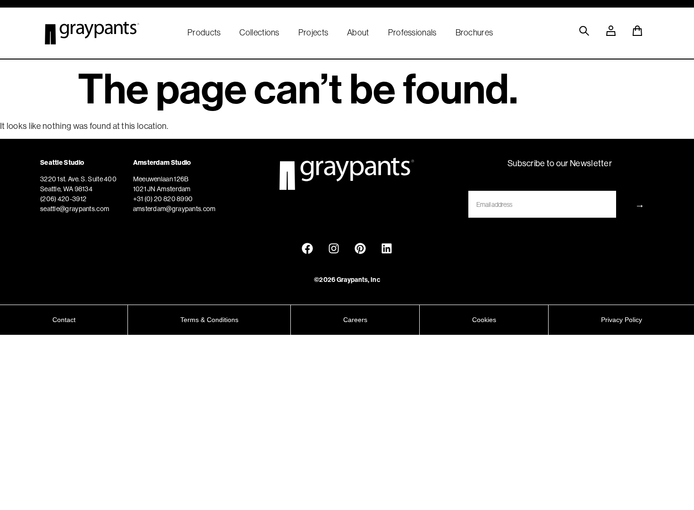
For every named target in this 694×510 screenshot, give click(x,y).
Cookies (484, 319)
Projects (313, 32)
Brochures (474, 32)
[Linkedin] (386, 248)
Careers (355, 319)
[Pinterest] (360, 248)
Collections (259, 32)
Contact (64, 319)
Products (203, 32)
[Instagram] (333, 248)
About (358, 32)
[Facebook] (307, 248)
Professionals (412, 32)
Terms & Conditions (209, 319)
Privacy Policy (621, 319)
